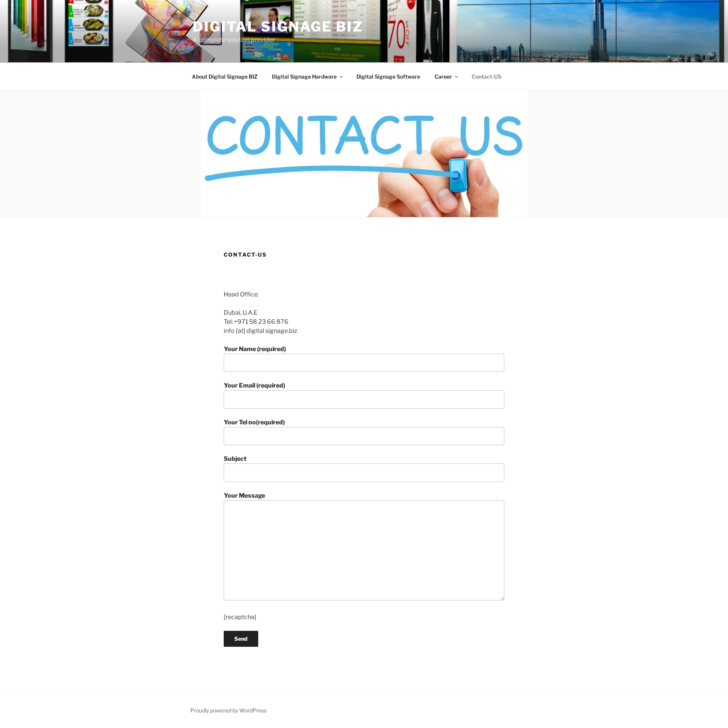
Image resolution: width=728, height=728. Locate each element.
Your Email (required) (254, 385)
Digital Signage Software (388, 76)
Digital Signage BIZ (278, 26)
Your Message (244, 495)
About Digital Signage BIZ (224, 76)
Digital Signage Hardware (304, 76)
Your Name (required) (255, 349)
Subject (235, 458)
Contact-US (486, 76)
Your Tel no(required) (254, 422)
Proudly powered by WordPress (228, 710)
